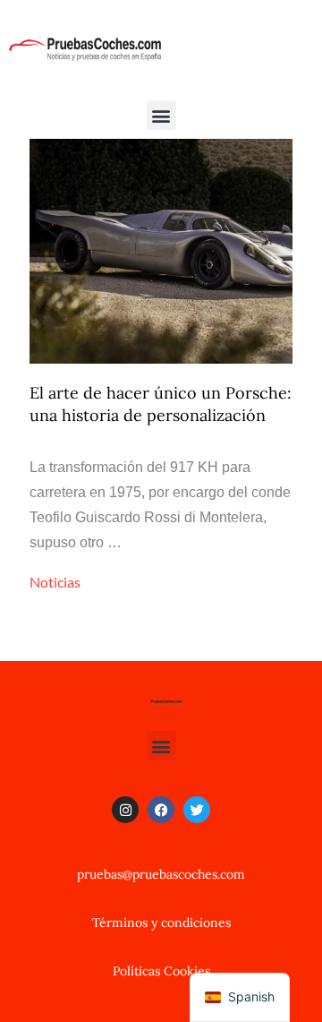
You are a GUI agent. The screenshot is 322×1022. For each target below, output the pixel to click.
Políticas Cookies (161, 971)
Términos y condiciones (161, 923)
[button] (161, 115)
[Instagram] (125, 809)
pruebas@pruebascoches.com (161, 874)
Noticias (55, 581)
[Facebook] (161, 809)
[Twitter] (196, 809)
